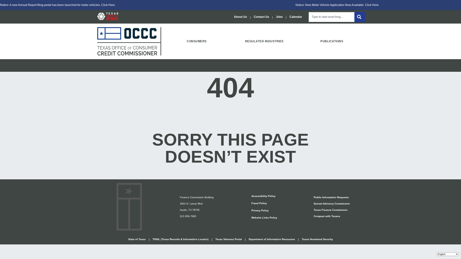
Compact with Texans (327, 216)
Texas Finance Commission (331, 209)
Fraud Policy (259, 203)
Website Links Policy (264, 217)
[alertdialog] (230, 5)
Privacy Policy (260, 210)
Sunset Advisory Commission (332, 203)
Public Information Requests (331, 197)
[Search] (360, 17)
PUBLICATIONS (331, 41)
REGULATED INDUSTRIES (264, 41)
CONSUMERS (197, 41)
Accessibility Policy (263, 196)
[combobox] (331, 17)
